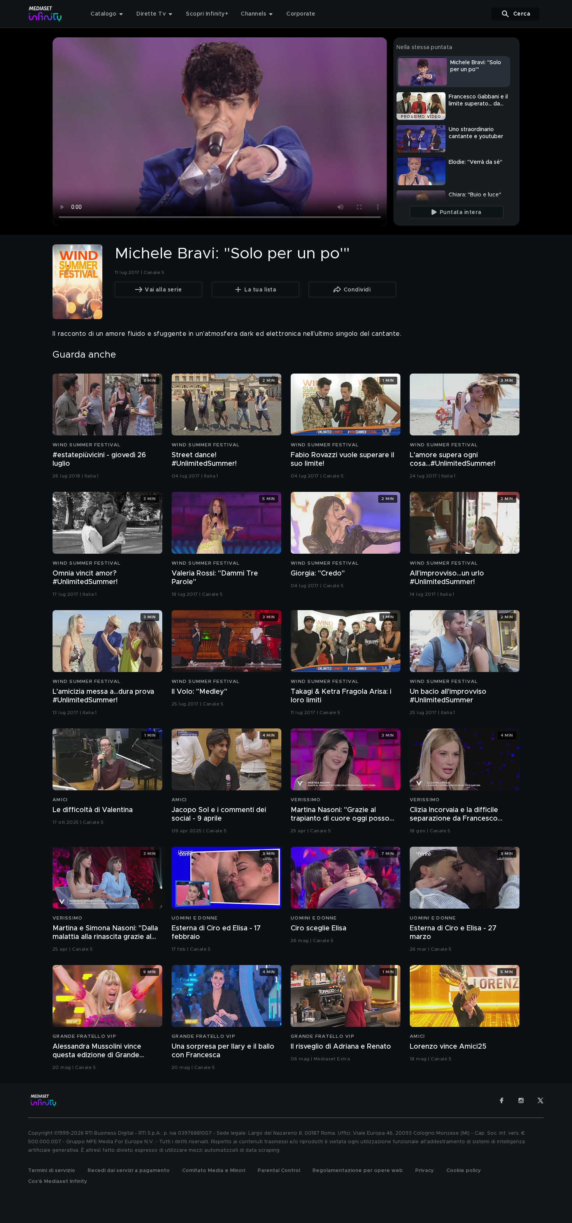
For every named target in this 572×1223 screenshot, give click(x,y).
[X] (540, 1100)
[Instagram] (521, 1100)
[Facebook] (501, 1100)
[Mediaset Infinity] (45, 14)
